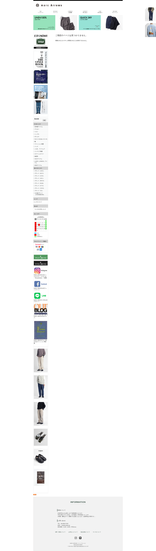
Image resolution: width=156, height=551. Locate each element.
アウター (37, 129)
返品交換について (85, 532)
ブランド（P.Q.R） (39, 183)
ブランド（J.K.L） (39, 178)
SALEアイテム (38, 158)
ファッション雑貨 (39, 144)
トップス (37, 134)
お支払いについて (73, 532)
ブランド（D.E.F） (39, 173)
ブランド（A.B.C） (39, 171)
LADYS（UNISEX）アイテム (41, 162)
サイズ (36, 206)
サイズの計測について (40, 209)
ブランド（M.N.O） (40, 180)
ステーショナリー (39, 154)
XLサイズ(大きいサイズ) (41, 139)
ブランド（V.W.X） (40, 188)
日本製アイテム (39, 126)
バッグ (36, 146)
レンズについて (38, 201)
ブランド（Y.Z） (39, 190)
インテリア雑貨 (39, 151)
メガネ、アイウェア (40, 149)
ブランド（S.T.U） (39, 185)
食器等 (36, 156)
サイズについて (97, 532)
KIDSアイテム (38, 165)
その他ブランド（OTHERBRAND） (40, 194)
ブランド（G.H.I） (39, 175)
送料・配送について (60, 532)
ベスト (36, 131)
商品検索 (36, 118)
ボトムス (37, 136)
